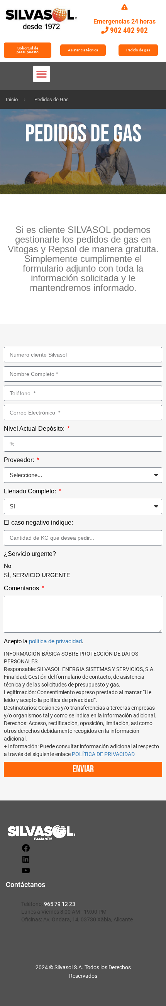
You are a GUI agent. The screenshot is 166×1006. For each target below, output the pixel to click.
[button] (41, 74)
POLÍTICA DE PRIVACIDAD (103, 754)
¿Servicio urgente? (30, 554)
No (7, 565)
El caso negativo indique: (38, 522)
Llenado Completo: (31, 491)
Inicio (12, 99)
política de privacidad (55, 641)
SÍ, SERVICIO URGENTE (37, 575)
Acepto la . (43, 641)
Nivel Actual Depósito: (35, 428)
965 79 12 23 (59, 904)
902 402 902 (129, 30)
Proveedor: (20, 460)
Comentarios (22, 588)
